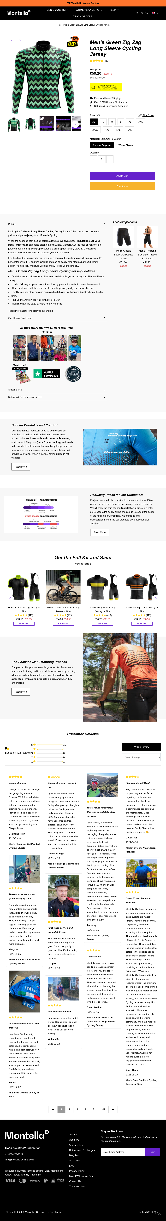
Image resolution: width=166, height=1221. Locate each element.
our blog (48, 310)
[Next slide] (155, 598)
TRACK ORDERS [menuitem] (82, 16)
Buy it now (122, 186)
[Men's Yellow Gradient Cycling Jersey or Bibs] (63, 587)
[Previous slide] (10, 598)
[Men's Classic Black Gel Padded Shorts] (123, 236)
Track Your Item (77, 1186)
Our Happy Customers (20, 318)
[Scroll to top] (159, 1214)
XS (93, 121)
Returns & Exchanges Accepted (25, 397)
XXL (140, 121)
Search (73, 1134)
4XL (107, 130)
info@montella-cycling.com (19, 1159)
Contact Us (75, 1181)
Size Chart (74, 1160)
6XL (130, 130)
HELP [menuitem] (113, 10)
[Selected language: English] (155, 13)
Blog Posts (75, 1155)
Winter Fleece (126, 145)
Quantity (94, 152)
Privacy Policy (76, 1171)
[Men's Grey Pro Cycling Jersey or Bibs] (102, 587)
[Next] (20, 40)
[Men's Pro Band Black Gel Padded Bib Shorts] (147, 236)
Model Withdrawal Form (81, 1176)
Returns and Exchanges (82, 1150)
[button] (155, 13)
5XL (118, 130)
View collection (83, 563)
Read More (21, 466)
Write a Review (141, 747)
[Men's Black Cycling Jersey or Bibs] (24, 587)
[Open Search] (137, 13)
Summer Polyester (101, 145)
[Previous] (12, 40)
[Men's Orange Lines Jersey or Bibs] (142, 587)
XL (130, 121)
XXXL (95, 130)
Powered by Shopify (50, 1212)
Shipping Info (15, 389)
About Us (74, 1139)
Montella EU (31, 1212)
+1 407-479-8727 (14, 1154)
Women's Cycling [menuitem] (88, 10)
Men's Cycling (57, 10)
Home (58, 25)
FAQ (71, 1165)
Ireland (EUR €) (148, 1212)
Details (12, 224)
